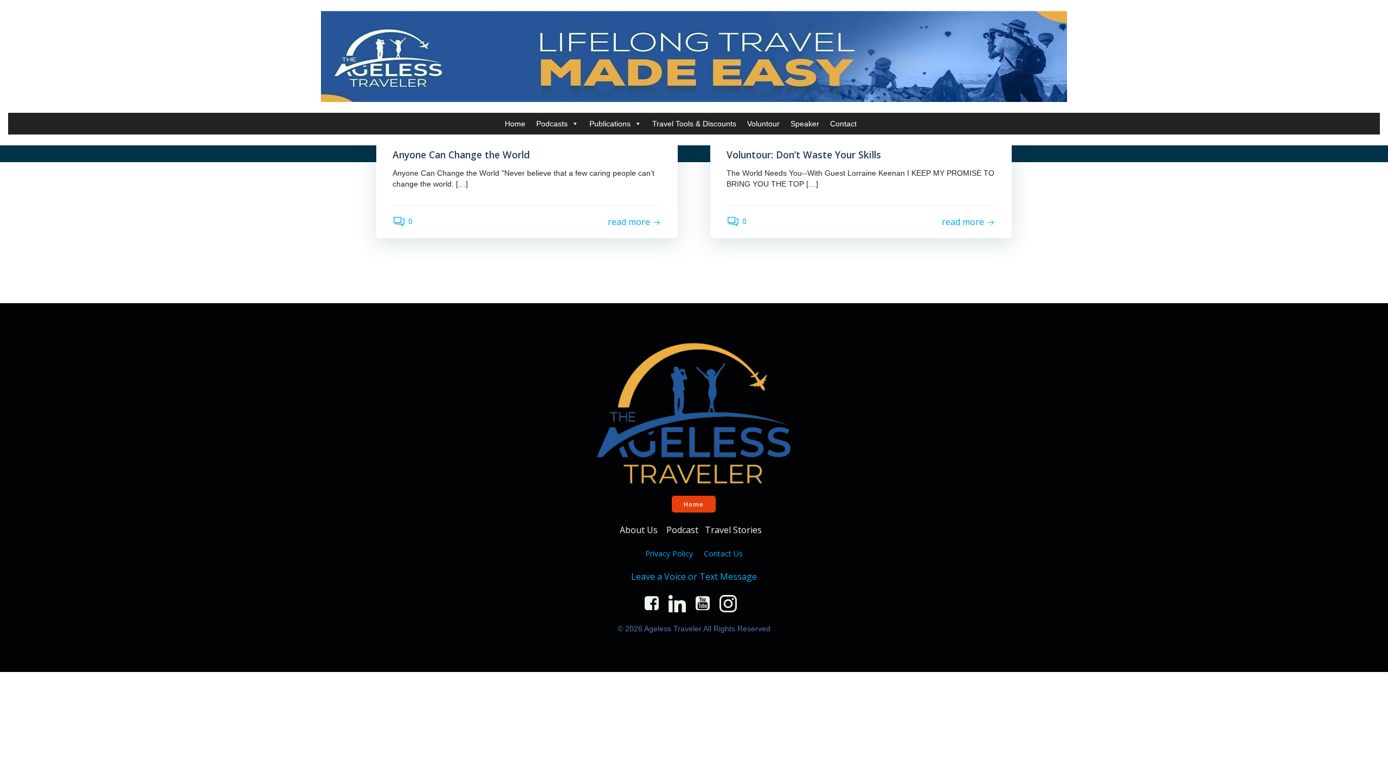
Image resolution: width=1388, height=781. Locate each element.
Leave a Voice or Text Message (694, 576)
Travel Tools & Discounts (694, 123)
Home (515, 123)
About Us (640, 530)
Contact (843, 123)
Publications (610, 123)
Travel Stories (734, 530)
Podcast (682, 530)
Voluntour (763, 123)
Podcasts (552, 123)
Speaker (805, 123)
